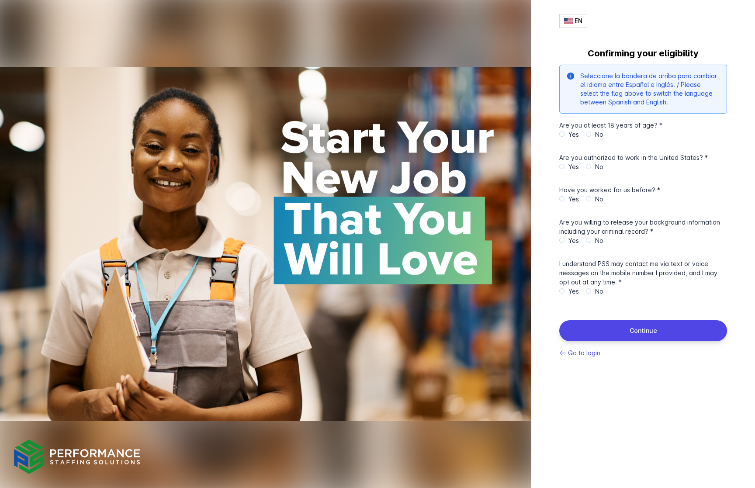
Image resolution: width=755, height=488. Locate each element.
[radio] (562, 134)
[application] (265, 244)
